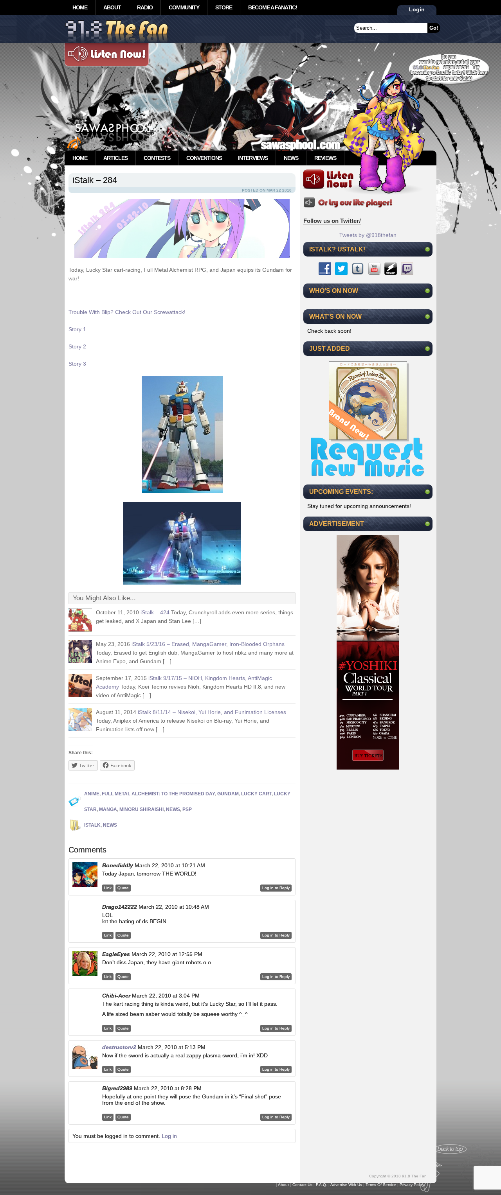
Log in (169, 1136)
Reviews (325, 158)
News (291, 158)
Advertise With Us (346, 1184)
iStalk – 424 (155, 612)
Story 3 (77, 364)
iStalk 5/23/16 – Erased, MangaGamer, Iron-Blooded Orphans (208, 644)
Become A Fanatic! (272, 7)
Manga (108, 809)
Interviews (253, 158)
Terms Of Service (381, 1184)
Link (108, 888)
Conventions (204, 158)
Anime (91, 794)
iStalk (92, 825)
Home (79, 7)
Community (184, 7)
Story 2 (77, 346)
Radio (145, 7)
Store (223, 7)
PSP (187, 809)
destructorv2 (119, 1047)
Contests (157, 158)
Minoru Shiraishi (141, 809)
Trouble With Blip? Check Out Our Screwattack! (127, 312)
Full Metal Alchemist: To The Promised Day (158, 794)
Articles (115, 158)
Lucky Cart (256, 794)
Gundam (228, 794)
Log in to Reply (276, 888)
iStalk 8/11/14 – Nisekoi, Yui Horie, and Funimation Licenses (212, 712)
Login (417, 9)
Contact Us (302, 1184)
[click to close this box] (427, 249)
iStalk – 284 (94, 180)
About (112, 7)
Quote (123, 888)
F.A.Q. (321, 1184)
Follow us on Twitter (332, 220)
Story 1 (77, 329)
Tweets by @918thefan (367, 235)
